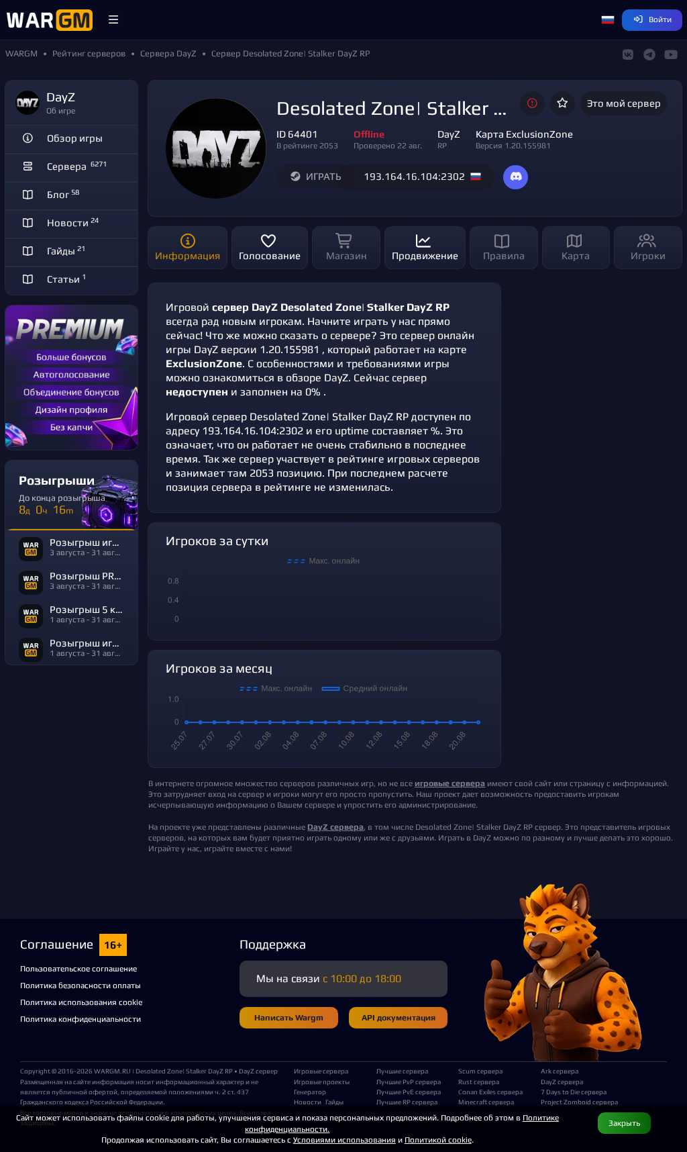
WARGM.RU (112, 1071)
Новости (307, 1102)
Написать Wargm (288, 1017)
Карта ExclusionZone (524, 134)
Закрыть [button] (624, 1123)
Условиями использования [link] (344, 1140)
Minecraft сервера (486, 1102)
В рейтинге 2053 (307, 145)
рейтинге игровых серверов (408, 458)
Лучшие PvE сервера (408, 1092)
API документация (398, 1017)
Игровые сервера (321, 1071)
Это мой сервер (624, 103)
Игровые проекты (322, 1081)
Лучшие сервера (402, 1071)
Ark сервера (559, 1071)
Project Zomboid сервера (577, 1102)
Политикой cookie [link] (438, 1140)
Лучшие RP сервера (406, 1102)
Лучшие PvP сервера (408, 1081)
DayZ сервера (562, 1081)
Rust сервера (478, 1081)
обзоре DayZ (317, 377)
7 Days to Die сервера (573, 1092)
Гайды (334, 1102)
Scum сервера (480, 1071)
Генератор (310, 1092)
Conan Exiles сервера (490, 1092)
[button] (113, 20)
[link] (335, 827)
